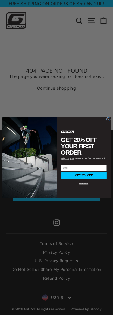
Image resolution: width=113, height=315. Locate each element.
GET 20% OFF (84, 175)
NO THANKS (83, 184)
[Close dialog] (108, 119)
